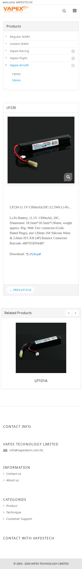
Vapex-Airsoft (19, 65)
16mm (16, 74)
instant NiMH (19, 44)
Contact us (13, 474)
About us (12, 480)
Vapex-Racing (19, 51)
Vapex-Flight (18, 58)
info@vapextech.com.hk (26, 450)
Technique (13, 512)
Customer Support (19, 519)
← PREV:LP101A (20, 290)
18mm (16, 80)
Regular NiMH (20, 37)
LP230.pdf (35, 254)
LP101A (41, 380)
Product (11, 506)
